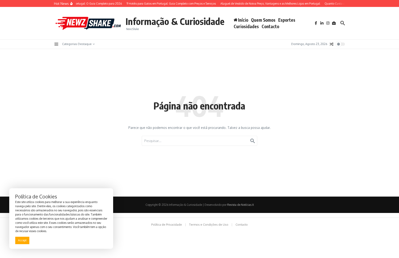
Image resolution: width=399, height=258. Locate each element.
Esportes (286, 20)
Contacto (270, 26)
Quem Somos (263, 20)
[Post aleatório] (331, 44)
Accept (22, 240)
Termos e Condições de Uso (208, 224)
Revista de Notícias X (240, 204)
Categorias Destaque (77, 44)
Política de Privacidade (166, 224)
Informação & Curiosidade (175, 21)
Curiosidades (246, 26)
